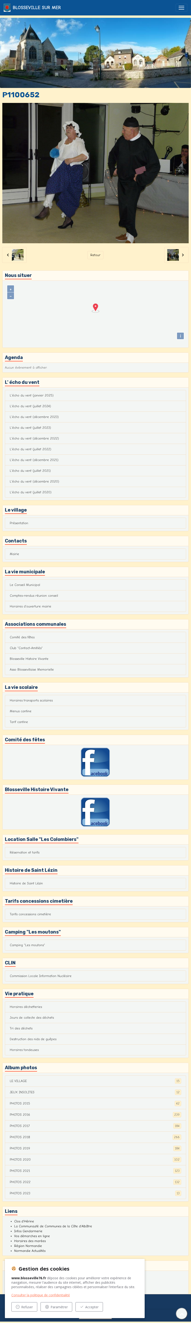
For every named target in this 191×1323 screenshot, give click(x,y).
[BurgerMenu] (181, 8)
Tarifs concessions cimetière (30, 914)
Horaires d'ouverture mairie (30, 606)
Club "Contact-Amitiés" (26, 648)
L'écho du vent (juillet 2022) (30, 449)
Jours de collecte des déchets (32, 1018)
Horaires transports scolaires (31, 700)
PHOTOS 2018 (95, 1137)
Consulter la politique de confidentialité (40, 1295)
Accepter (92, 1307)
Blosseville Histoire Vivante (29, 659)
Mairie (14, 554)
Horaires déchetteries (26, 1007)
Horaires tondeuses (24, 1050)
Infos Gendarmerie (28, 1231)
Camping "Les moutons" (27, 945)
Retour (95, 255)
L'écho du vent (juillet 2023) (30, 428)
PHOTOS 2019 (95, 1148)
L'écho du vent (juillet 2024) (30, 406)
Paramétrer (59, 1307)
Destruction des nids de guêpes (33, 1039)
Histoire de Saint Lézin (26, 883)
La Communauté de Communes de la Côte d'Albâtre (53, 1226)
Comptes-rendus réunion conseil (34, 596)
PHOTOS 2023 (95, 1193)
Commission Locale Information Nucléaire (41, 976)
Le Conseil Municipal (25, 585)
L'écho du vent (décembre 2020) (34, 481)
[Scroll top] (182, 1313)
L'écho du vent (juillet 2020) (30, 492)
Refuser (27, 1307)
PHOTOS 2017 (95, 1126)
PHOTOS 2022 (95, 1182)
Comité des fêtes (22, 637)
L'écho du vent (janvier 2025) (32, 395)
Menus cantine (20, 711)
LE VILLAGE (95, 1081)
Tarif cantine (19, 722)
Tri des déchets (21, 1028)
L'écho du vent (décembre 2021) (34, 460)
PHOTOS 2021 (95, 1171)
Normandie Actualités (29, 1251)
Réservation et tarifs (24, 852)
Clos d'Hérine (24, 1221)
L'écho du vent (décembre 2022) (34, 438)
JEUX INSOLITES (95, 1092)
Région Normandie (28, 1246)
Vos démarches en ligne (32, 1236)
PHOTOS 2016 (95, 1115)
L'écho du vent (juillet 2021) (30, 471)
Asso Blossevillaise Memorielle (32, 670)
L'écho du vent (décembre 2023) (34, 417)
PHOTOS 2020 (95, 1160)
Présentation (19, 523)
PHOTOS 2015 (95, 1103)
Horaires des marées (30, 1241)
